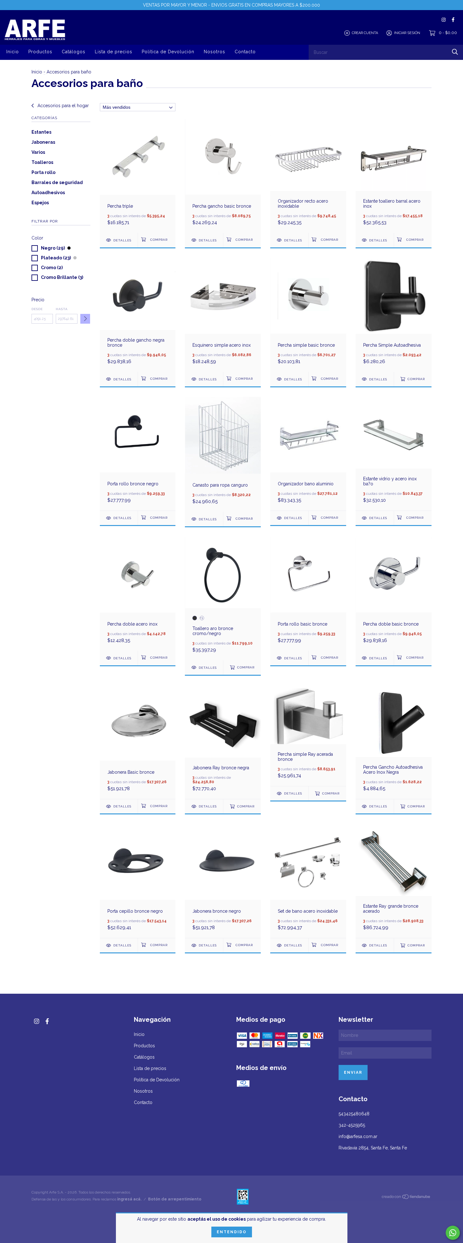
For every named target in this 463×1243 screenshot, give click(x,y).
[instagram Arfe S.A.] (443, 20)
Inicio (12, 51)
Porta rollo (43, 172)
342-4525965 (352, 1125)
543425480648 (354, 1113)
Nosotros (214, 51)
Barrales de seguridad (57, 182)
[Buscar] (454, 51)
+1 (201, 618)
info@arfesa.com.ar (358, 1136)
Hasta (62, 309)
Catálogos (73, 51)
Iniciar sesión (407, 33)
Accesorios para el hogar (62, 105)
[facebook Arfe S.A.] (453, 20)
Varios (38, 152)
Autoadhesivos (48, 192)
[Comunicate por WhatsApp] (453, 1233)
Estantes (41, 132)
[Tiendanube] (406, 1197)
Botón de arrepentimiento (174, 1199)
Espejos (40, 202)
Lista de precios (113, 51)
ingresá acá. (129, 1199)
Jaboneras (43, 142)
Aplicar (85, 319)
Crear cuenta (365, 33)
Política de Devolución (168, 51)
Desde (37, 309)
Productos (40, 51)
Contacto (245, 51)
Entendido (232, 1232)
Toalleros (42, 162)
